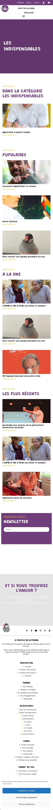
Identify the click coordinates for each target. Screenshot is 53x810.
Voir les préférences (26, 804)
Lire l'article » (9, 135)
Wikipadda (29, 13)
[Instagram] (41, 631)
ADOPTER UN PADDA (26, 8)
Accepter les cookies (26, 791)
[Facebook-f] (27, 631)
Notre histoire (9, 222)
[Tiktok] (50, 631)
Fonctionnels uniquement (26, 797)
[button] (24, 16)
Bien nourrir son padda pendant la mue (23, 257)
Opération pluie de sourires (17, 498)
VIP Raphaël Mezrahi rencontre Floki (21, 376)
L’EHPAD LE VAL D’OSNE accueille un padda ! (24, 306)
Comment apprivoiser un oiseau (19, 186)
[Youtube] (36, 631)
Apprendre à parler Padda (16, 132)
